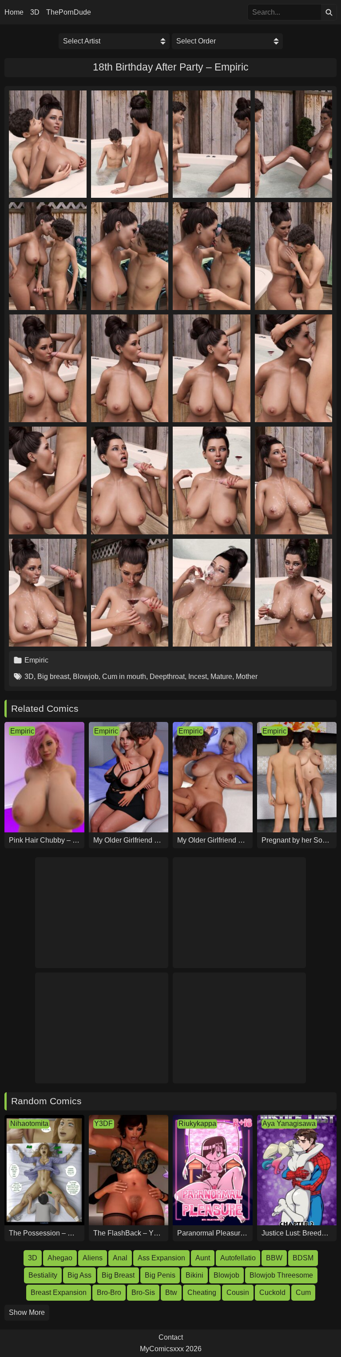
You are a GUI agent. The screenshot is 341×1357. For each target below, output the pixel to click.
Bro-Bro (109, 1292)
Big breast (53, 676)
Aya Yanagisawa (289, 1123)
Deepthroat (167, 676)
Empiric (36, 660)
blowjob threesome (281, 1275)
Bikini (194, 1275)
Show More (27, 1312)
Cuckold (272, 1292)
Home (14, 12)
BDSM (303, 1258)
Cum (303, 1292)
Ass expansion (161, 1258)
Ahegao (60, 1258)
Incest (197, 676)
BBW (274, 1258)
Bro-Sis (143, 1292)
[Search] (329, 12)
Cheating (201, 1292)
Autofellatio (238, 1258)
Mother (247, 676)
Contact (171, 1337)
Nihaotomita (29, 1123)
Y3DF (103, 1123)
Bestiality (42, 1275)
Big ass (79, 1275)
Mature (221, 676)
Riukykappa (197, 1123)
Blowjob (86, 676)
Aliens (93, 1258)
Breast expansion (59, 1292)
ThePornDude (68, 12)
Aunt (202, 1258)
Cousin (237, 1292)
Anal (120, 1258)
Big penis (160, 1275)
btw (171, 1292)
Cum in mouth (124, 676)
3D (35, 12)
